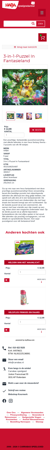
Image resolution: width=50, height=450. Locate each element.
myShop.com (29, 340)
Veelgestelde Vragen (32, 417)
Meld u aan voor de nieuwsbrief (23, 383)
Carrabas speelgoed (17, 371)
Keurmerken (12, 419)
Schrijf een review (17, 390)
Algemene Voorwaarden (32, 412)
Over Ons (11, 412)
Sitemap (39, 422)
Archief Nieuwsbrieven (33, 419)
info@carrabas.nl (16, 362)
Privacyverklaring (18, 415)
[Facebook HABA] (4, 401)
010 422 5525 (19, 347)
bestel (38, 130)
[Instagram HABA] (10, 401)
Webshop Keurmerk (18, 394)
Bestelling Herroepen (20, 422)
